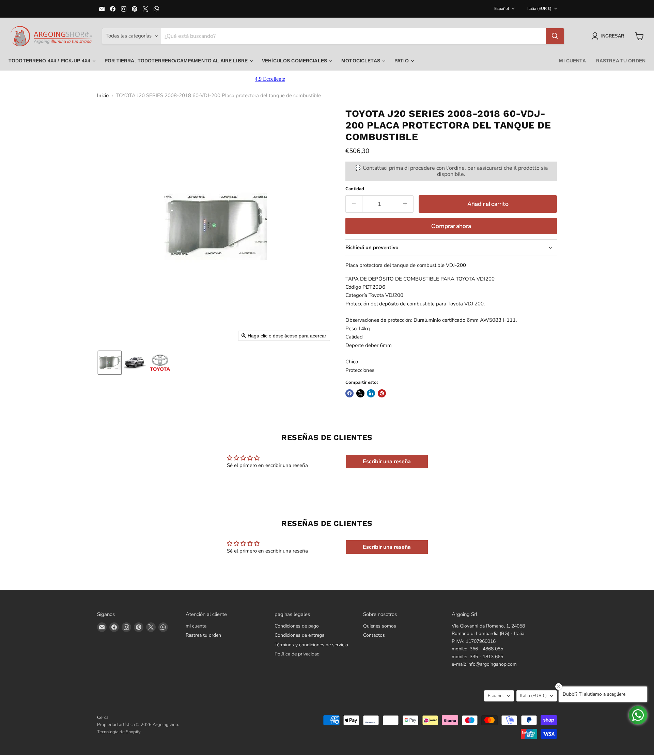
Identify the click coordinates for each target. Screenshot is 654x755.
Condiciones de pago (297, 626)
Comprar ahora (451, 226)
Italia (539, 8)
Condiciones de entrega (299, 635)
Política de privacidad (297, 654)
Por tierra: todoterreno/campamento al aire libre (177, 60)
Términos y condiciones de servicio (311, 644)
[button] (609, 36)
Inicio (103, 96)
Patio (402, 60)
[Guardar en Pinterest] (382, 393)
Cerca (103, 717)
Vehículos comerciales (295, 60)
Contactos (374, 635)
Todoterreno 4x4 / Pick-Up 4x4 (50, 60)
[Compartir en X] (360, 393)
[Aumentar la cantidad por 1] (405, 204)
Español (501, 8)
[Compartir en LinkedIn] (371, 393)
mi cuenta (572, 60)
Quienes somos (379, 626)
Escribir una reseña (387, 461)
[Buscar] (555, 36)
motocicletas (361, 60)
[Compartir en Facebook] (349, 393)
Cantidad (354, 189)
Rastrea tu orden (620, 60)
